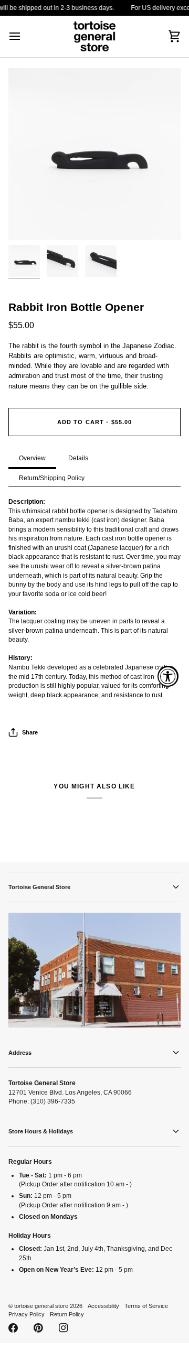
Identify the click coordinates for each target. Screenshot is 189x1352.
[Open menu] (24, 36)
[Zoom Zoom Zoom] (94, 154)
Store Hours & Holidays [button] (40, 1131)
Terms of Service (146, 1306)
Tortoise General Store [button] (39, 887)
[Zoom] (28, 220)
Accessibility (103, 1306)
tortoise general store (41, 1306)
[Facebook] (13, 1328)
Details (78, 458)
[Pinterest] (38, 1328)
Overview (32, 458)
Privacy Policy (26, 1314)
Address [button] (20, 1053)
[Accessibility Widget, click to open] (168, 676)
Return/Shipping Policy (52, 477)
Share (30, 732)
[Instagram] (63, 1328)
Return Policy (67, 1314)
